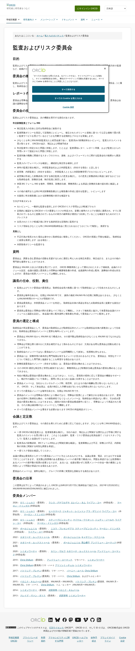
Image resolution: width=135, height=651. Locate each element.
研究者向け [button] (28, 19)
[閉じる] (105, 68)
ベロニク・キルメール (30, 581)
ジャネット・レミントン (74, 511)
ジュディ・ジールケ (104, 519)
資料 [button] (83, 19)
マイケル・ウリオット (83, 519)
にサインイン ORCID (87, 8)
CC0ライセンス (56, 627)
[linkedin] (50, 621)
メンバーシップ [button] (47, 19)
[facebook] (64, 621)
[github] (92, 621)
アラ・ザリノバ (93, 511)
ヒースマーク (55, 511)
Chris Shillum (26, 559)
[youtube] (78, 621)
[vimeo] (85, 621)
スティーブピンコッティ (60, 519)
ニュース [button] (95, 19)
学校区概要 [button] (11, 19)
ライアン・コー (94, 502)
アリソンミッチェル (64, 565)
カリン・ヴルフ (58, 551)
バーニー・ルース (75, 570)
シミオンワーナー (28, 551)
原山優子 (85, 542)
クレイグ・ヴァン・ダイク (33, 595)
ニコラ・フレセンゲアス (62, 528)
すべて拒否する (68, 89)
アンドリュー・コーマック (103, 542)
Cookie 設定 (122, 639)
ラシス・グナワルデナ (59, 502)
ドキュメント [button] (68, 19)
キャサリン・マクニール (93, 537)
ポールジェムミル (28, 528)
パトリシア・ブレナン (30, 570)
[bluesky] (57, 621)
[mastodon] (71, 621)
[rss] (99, 621)
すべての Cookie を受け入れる (68, 98)
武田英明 (53, 590)
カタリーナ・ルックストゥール (35, 537)
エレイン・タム (78, 502)
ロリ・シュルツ (27, 502)
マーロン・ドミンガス (34, 514)
